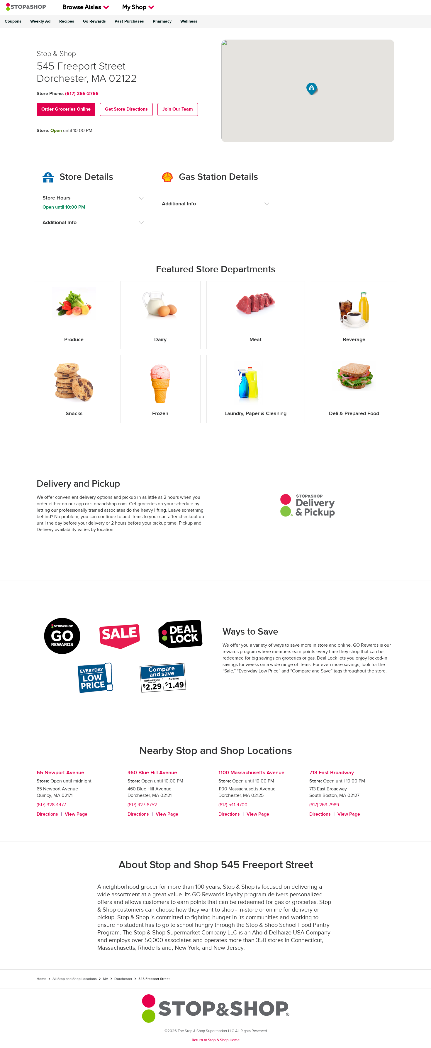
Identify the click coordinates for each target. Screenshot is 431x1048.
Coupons (13, 21)
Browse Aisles (82, 8)
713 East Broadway (331, 773)
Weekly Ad (40, 21)
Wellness (188, 21)
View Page (76, 814)
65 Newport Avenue (60, 773)
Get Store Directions (126, 109)
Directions (47, 814)
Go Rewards (94, 21)
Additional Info (60, 222)
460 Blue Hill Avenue (152, 773)
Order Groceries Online (66, 109)
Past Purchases (129, 21)
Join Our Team (177, 109)
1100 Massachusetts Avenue (251, 773)
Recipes (66, 21)
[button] (312, 89)
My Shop (134, 8)
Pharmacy (162, 21)
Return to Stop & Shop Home (216, 1040)
